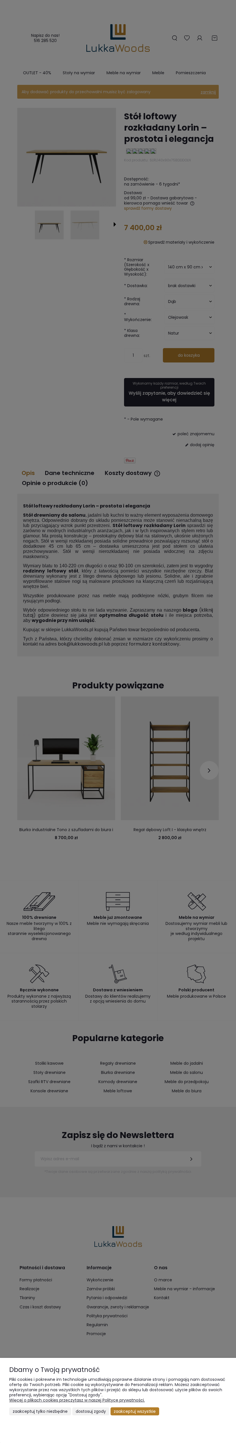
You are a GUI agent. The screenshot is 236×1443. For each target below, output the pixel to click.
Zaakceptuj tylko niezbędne (40, 1411)
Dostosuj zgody (91, 1411)
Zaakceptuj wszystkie (135, 1411)
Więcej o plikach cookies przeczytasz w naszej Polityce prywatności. (77, 1400)
